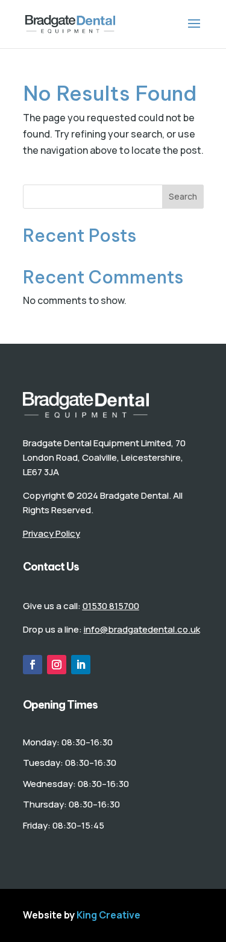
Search (183, 196)
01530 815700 (111, 605)
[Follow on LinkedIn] (80, 664)
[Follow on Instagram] (56, 664)
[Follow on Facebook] (32, 664)
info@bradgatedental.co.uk (142, 629)
